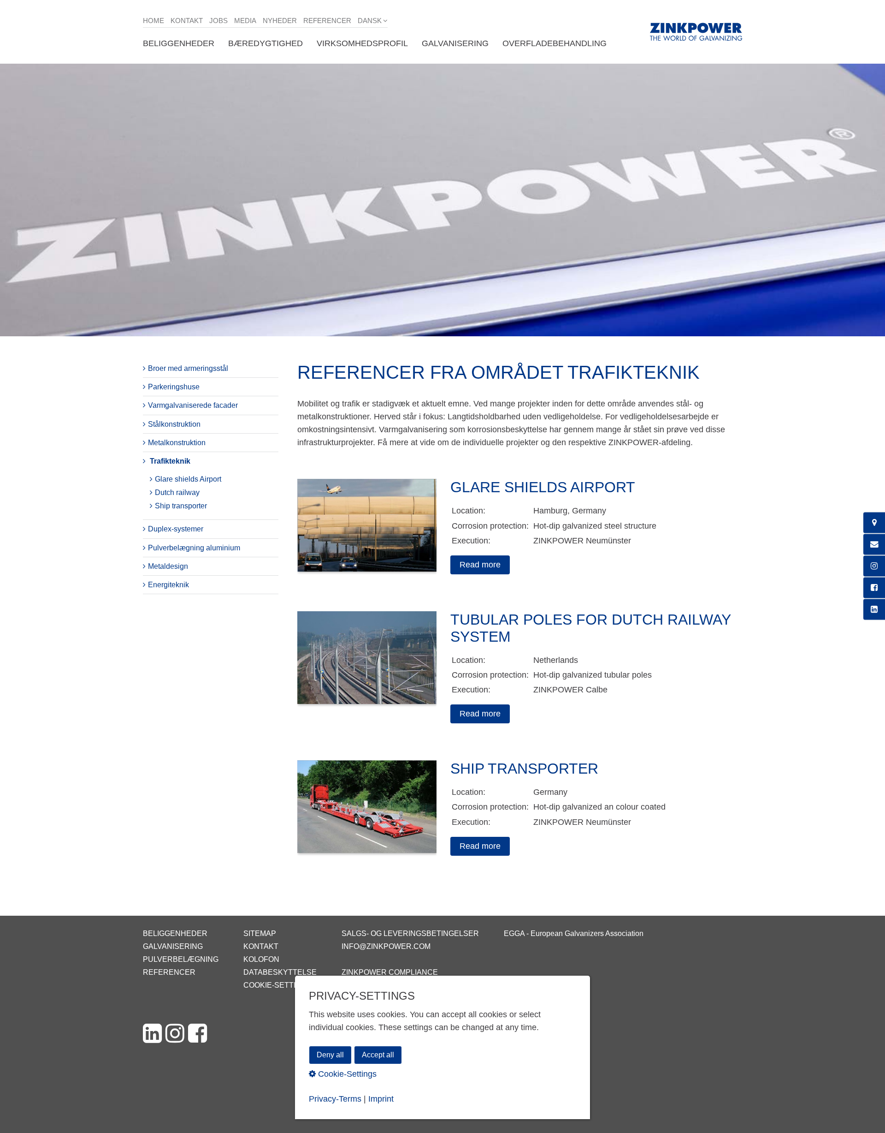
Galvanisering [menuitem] (455, 43)
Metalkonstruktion (177, 443)
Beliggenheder (175, 933)
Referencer (327, 20)
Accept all (378, 1055)
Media (245, 20)
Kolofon (261, 959)
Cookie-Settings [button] (346, 1073)
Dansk (370, 20)
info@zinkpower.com (386, 946)
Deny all (330, 1055)
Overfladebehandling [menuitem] (554, 43)
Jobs (218, 20)
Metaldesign (168, 566)
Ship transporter (181, 506)
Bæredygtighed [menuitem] (265, 43)
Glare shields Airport (188, 479)
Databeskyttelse (280, 972)
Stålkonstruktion (174, 424)
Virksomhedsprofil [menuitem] (362, 43)
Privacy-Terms (335, 1098)
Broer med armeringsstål (188, 368)
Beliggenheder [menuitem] (178, 43)
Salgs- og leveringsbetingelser (410, 933)
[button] (480, 564)
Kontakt (187, 20)
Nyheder (280, 20)
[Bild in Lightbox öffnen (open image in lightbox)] (367, 530)
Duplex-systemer (175, 529)
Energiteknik (168, 585)
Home (153, 20)
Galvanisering (173, 946)
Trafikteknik (170, 461)
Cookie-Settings (277, 985)
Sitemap (259, 933)
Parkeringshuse (174, 387)
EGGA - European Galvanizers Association (573, 933)
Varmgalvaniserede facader (193, 405)
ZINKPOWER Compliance (390, 972)
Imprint (381, 1098)
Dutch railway (177, 492)
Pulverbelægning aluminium (194, 548)
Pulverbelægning (180, 959)
